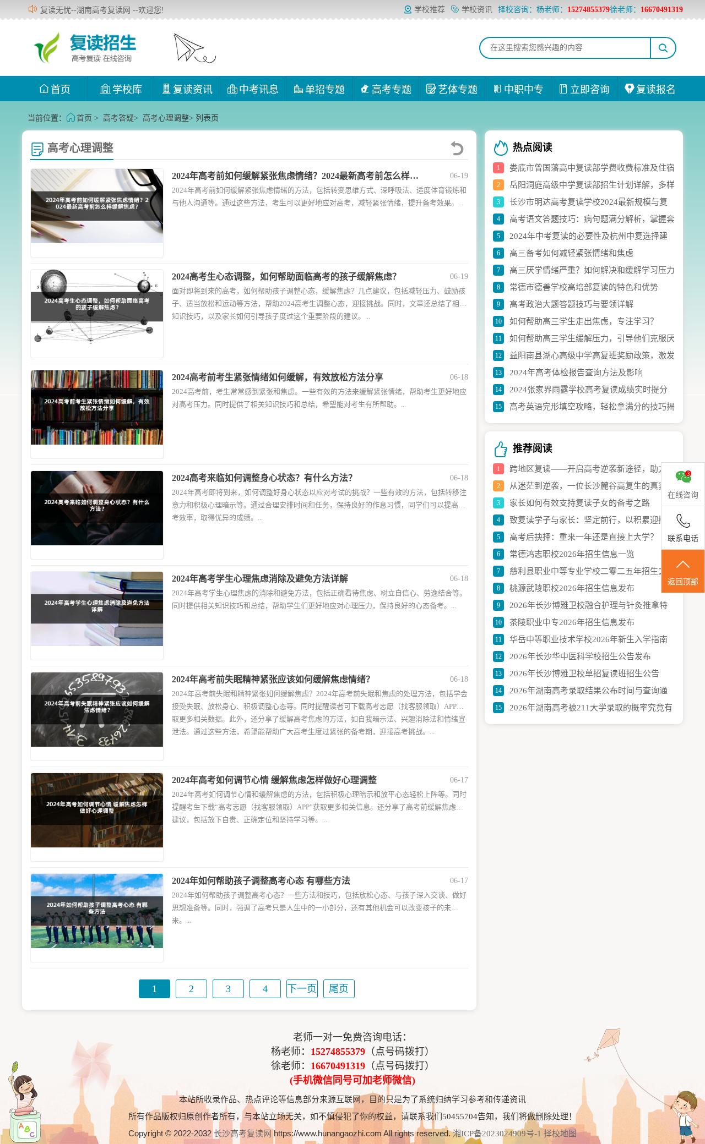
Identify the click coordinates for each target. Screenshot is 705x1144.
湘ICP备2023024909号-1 (498, 1133)
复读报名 (656, 89)
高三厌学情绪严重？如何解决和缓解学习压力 (592, 270)
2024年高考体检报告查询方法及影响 (576, 372)
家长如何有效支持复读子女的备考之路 (579, 503)
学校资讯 (477, 10)
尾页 (339, 988)
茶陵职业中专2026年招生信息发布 (571, 622)
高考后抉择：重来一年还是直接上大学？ (583, 537)
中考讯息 (259, 89)
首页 (60, 89)
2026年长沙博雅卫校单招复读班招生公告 (584, 673)
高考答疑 (118, 118)
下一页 (302, 988)
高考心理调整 (166, 118)
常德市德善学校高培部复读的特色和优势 (583, 287)
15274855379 (338, 1051)
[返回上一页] (459, 148)
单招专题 (325, 89)
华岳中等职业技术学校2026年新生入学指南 (588, 639)
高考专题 (391, 89)
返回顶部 (683, 582)
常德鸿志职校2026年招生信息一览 (571, 554)
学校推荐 (429, 10)
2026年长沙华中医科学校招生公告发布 (580, 656)
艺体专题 (458, 89)
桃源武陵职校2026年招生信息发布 (571, 588)
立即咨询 (590, 89)
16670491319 (338, 1065)
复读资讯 (193, 89)
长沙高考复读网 (243, 1133)
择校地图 (560, 1133)
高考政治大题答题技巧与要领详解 (571, 304)
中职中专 (524, 89)
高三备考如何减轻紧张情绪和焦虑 (571, 253)
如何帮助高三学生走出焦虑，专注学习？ (583, 321)
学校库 (127, 89)
